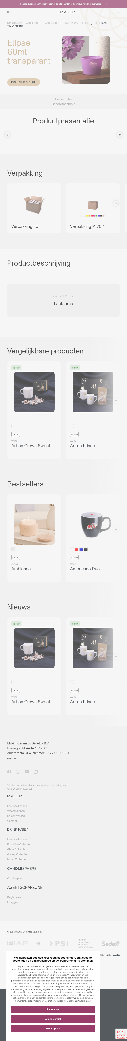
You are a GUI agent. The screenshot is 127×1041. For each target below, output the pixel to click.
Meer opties (53, 1028)
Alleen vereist (53, 1019)
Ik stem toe (52, 1009)
